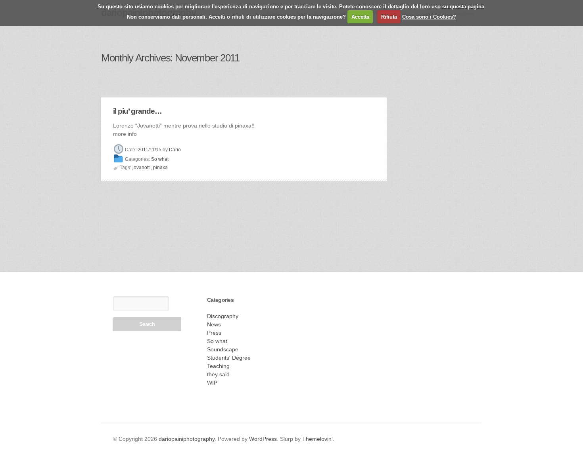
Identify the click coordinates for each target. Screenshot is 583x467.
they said (218, 374)
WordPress (263, 439)
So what (160, 159)
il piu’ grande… (137, 111)
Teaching (218, 366)
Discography (222, 316)
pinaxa (160, 167)
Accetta (360, 17)
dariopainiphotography (187, 439)
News (214, 324)
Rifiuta (389, 17)
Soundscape (222, 349)
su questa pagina (463, 7)
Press (214, 333)
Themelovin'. (318, 439)
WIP (212, 382)
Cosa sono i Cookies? (429, 17)
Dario (175, 149)
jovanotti (141, 167)
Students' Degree (229, 358)
